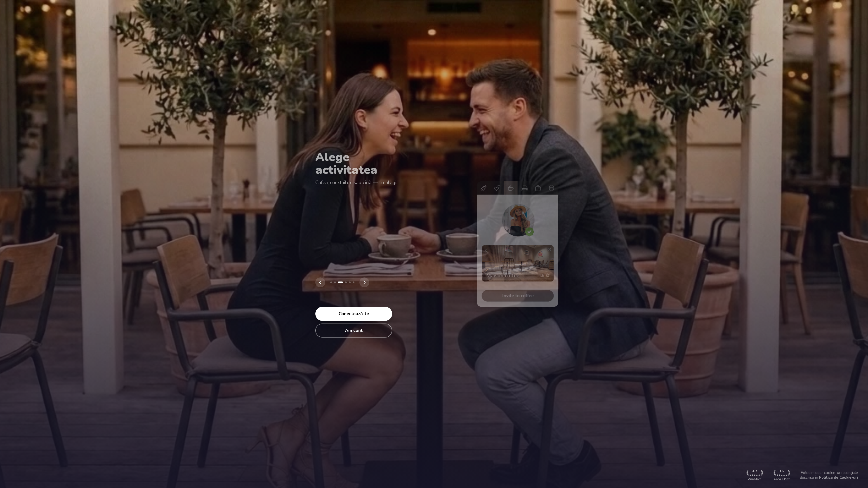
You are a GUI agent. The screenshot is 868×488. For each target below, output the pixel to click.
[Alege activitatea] (339, 282)
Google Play (782, 475)
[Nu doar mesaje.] (353, 282)
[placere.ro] (331, 282)
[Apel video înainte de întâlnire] (350, 282)
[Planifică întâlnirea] (344, 282)
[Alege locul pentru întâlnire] (335, 282)
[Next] (364, 282)
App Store (754, 475)
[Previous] (320, 282)
